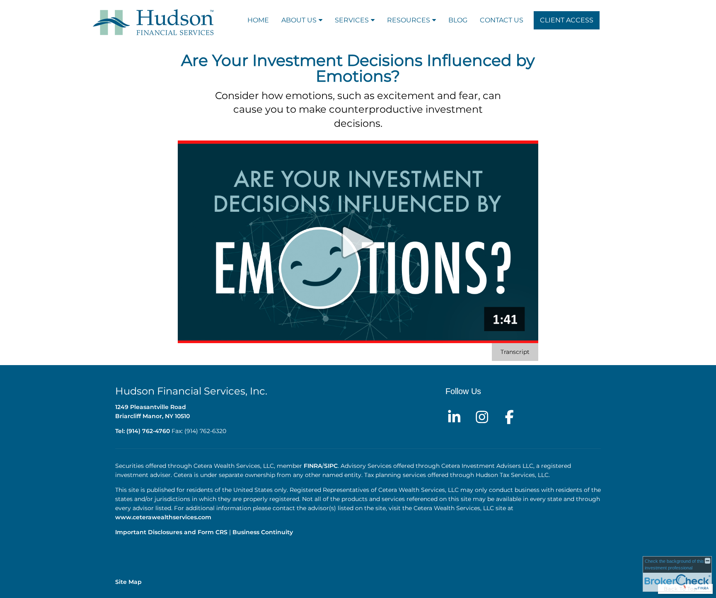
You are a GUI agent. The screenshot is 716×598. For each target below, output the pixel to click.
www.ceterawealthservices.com (164, 517)
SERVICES (352, 20)
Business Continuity (262, 532)
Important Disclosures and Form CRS (171, 532)
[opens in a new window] (454, 416)
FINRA (313, 466)
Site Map (128, 582)
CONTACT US (501, 20)
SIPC (331, 466)
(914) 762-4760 (148, 431)
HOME (258, 20)
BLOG (457, 20)
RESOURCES (408, 20)
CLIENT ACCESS (566, 20)
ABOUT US (299, 20)
